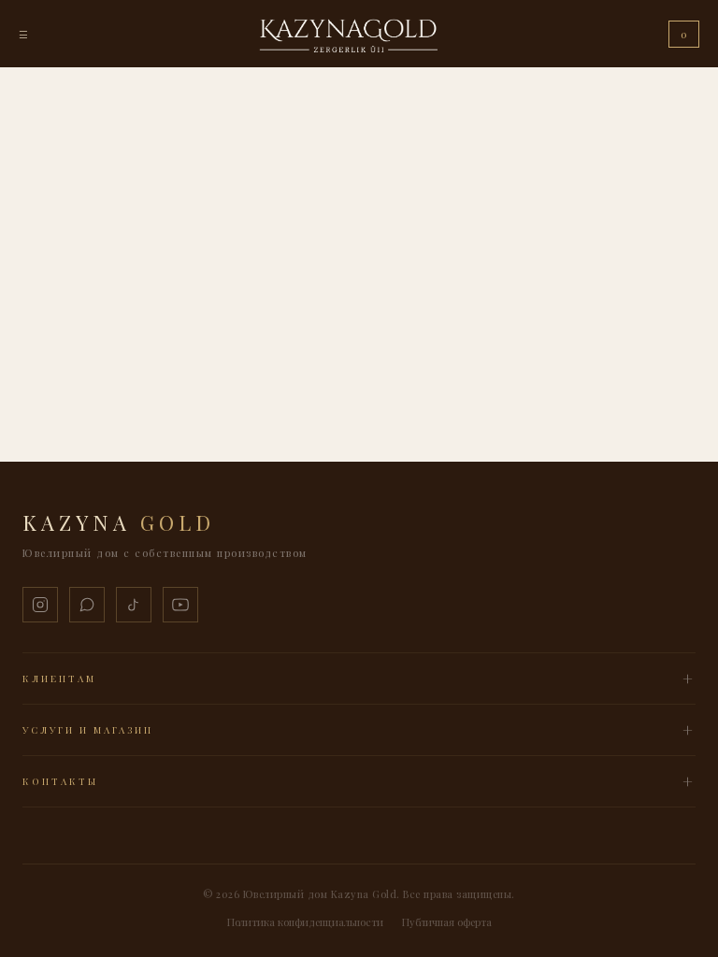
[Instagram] (40, 604)
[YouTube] (180, 604)
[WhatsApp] (87, 604)
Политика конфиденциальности (305, 922)
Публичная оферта (447, 922)
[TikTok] (133, 604)
